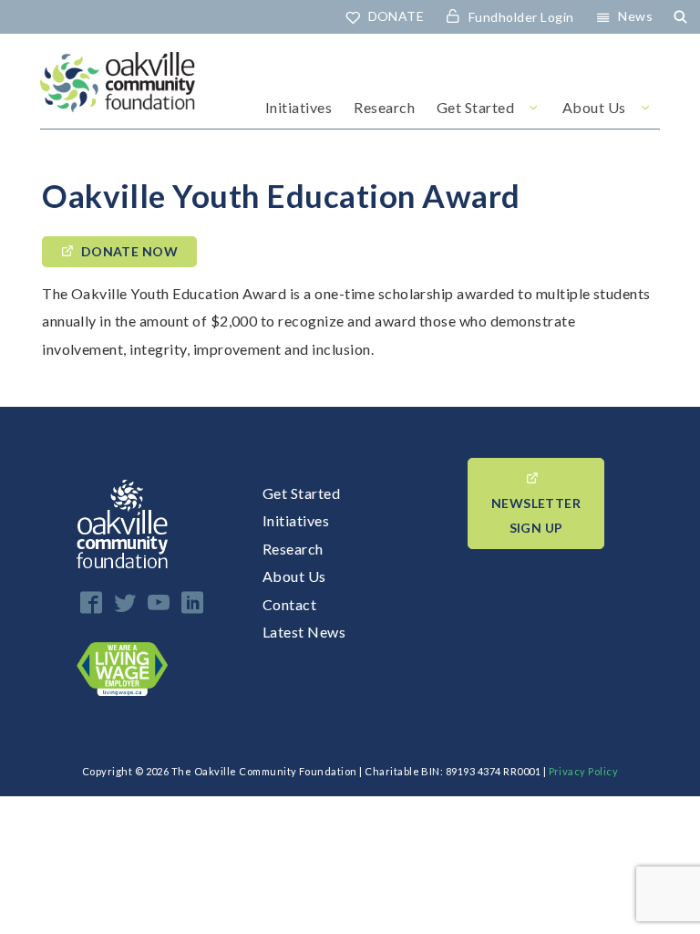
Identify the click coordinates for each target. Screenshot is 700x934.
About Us (594, 107)
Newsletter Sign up (536, 515)
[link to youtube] (159, 602)
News (635, 16)
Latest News (303, 631)
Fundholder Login (521, 17)
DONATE (396, 16)
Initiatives (298, 107)
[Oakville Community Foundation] (117, 90)
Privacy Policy (584, 771)
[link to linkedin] (192, 602)
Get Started (475, 107)
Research (384, 107)
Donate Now (130, 251)
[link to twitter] (125, 602)
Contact (289, 604)
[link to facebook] (91, 602)
